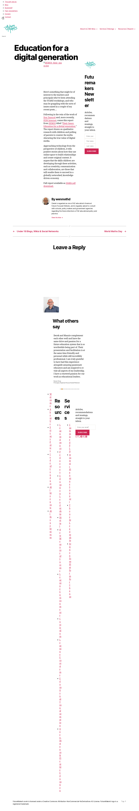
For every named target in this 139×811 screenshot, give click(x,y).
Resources (125, 29)
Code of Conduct (51, 469)
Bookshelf (8, 8)
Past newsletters (11, 11)
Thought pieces (11, 2)
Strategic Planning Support (70, 478)
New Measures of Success (60, 550)
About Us (87, 29)
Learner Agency (60, 437)
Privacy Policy (51, 439)
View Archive (57, 217)
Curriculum (60, 628)
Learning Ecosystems (60, 657)
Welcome (51, 400)
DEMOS (52, 123)
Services (107, 29)
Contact (8, 17)
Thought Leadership (70, 523)
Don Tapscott (49, 117)
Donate (7, 14)
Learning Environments (60, 595)
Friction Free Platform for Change (70, 570)
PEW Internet (49, 120)
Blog (6, 5)
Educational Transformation (60, 702)
